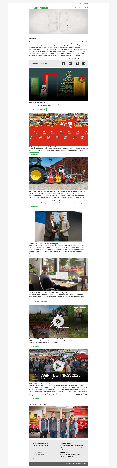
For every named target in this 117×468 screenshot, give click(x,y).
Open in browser (84, 3)
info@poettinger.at (40, 454)
